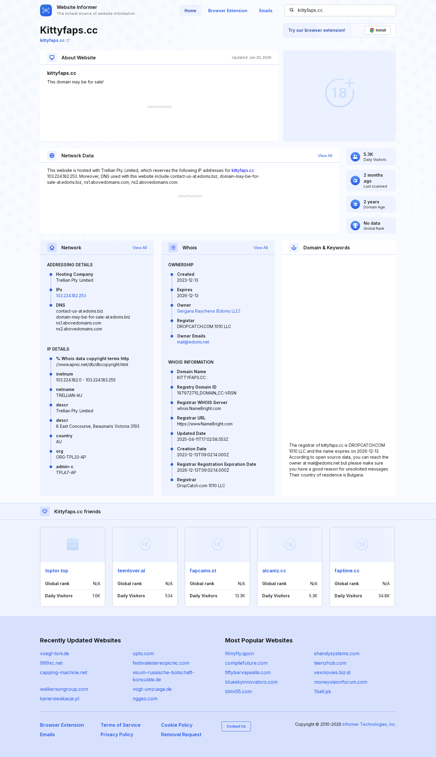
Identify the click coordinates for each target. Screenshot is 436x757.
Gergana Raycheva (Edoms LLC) (209, 310)
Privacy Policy (117, 734)
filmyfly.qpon (239, 653)
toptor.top (56, 571)
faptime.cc (347, 571)
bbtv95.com (238, 691)
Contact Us (236, 726)
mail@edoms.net (193, 341)
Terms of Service (121, 725)
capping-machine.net (63, 672)
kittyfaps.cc (52, 40)
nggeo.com (145, 698)
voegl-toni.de (54, 653)
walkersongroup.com (64, 689)
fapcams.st (203, 571)
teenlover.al (131, 571)
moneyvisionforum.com (340, 682)
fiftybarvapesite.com (247, 672)
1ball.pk (322, 691)
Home (190, 10)
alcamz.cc (274, 571)
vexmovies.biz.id (332, 672)
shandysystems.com (336, 653)
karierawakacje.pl (59, 698)
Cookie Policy (176, 725)
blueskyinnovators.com (251, 682)
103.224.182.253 (71, 295)
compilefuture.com (246, 663)
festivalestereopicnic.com (161, 663)
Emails (266, 10)
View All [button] (325, 155)
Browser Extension (227, 10)
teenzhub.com (330, 663)
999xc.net (51, 663)
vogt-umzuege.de (152, 689)
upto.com (143, 653)
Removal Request (181, 734)
